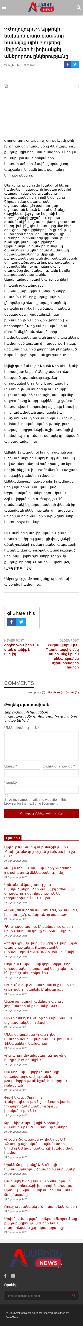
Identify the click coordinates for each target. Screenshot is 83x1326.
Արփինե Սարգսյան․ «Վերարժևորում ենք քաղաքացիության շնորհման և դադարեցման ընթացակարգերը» (40, 1223)
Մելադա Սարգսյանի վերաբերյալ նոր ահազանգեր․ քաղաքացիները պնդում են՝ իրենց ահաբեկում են (38, 968)
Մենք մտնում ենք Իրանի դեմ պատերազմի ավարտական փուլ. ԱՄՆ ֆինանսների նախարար (38, 1039)
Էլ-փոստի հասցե (59, 766)
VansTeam (12, 1317)
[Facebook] (68, 64)
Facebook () (55, 692)
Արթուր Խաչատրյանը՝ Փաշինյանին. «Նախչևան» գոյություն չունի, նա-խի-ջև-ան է (40, 851)
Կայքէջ (10, 782)
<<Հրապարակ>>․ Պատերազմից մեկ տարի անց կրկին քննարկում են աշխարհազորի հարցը (62, 656)
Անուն (10, 766)
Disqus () (72, 692)
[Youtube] (13, 1276)
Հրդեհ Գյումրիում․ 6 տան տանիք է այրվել (21, 649)
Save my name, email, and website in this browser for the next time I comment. (35, 801)
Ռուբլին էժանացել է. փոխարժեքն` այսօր (40, 1206)
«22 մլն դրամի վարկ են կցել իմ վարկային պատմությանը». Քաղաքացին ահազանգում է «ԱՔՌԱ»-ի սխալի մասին (40, 947)
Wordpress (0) (37, 692)
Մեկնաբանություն (21, 727)
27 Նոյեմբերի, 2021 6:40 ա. (21, 65)
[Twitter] (75, 64)
